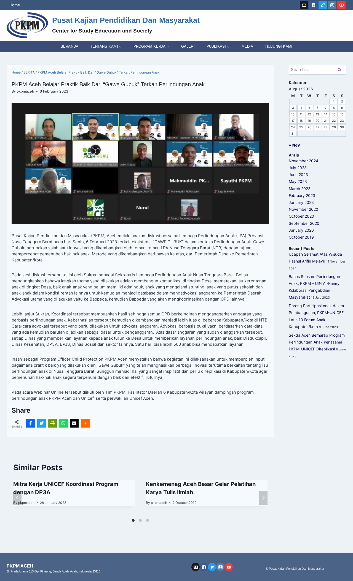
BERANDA (69, 46)
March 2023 (300, 188)
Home (14, 4)
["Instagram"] (332, 5)
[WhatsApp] (63, 423)
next (263, 498)
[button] (120, 46)
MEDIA (247, 46)
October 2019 (301, 237)
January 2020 (301, 230)
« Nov (294, 145)
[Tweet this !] (41, 423)
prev (17, 498)
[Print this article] (52, 423)
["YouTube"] (341, 5)
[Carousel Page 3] (147, 520)
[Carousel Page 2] (140, 520)
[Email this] (74, 423)
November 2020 (303, 209)
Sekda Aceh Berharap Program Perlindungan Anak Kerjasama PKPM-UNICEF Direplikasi (317, 342)
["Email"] (304, 5)
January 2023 (301, 202)
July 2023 (298, 167)
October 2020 (301, 216)
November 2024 (303, 160)
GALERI (188, 46)
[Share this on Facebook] (30, 423)
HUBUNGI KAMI (279, 46)
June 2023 (298, 174)
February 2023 (302, 195)
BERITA (18, 80)
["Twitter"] (323, 5)
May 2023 (298, 181)
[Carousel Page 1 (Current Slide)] (133, 520)
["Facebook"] (313, 5)
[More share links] (85, 423)
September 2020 (304, 223)
